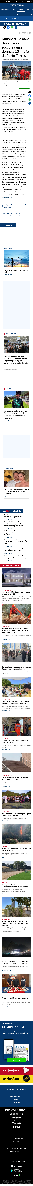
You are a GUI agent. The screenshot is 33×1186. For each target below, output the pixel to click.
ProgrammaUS (5, 9)
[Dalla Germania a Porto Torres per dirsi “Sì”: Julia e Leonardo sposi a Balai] (16, 687)
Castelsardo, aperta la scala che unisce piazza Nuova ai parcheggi (15, 557)
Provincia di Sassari (17, 205)
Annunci (16, 1099)
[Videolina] (16, 1071)
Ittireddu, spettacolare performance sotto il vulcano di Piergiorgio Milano (15, 962)
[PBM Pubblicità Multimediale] (16, 1127)
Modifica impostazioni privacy (16, 1148)
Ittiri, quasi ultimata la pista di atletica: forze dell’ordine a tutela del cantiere (15, 886)
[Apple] (16, 1166)
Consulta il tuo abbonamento (16, 1089)
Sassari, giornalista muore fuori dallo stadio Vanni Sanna (15, 550)
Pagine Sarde (16, 1102)
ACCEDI (29, 1)
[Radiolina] (16, 1079)
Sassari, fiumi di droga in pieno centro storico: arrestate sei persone (15, 999)
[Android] (16, 1171)
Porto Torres (8, 207)
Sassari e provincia (15, 24)
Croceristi (9, 213)
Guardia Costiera (24, 216)
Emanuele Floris (8, 553)
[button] (4, 27)
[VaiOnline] (16, 1123)
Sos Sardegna (15, 14)
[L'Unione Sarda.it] (16, 5)
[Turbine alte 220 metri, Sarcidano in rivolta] (16, 258)
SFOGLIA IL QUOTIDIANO (9, 18)
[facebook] (6, 1)
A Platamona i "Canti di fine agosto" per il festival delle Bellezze (16, 815)
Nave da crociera (11, 216)
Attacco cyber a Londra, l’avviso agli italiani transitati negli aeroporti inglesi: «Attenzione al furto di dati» (16, 359)
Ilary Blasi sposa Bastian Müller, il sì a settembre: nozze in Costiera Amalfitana (16, 491)
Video (13, 9)
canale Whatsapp (24, 88)
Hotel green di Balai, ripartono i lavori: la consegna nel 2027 (15, 516)
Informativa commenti (16, 1151)
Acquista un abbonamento (16, 1093)
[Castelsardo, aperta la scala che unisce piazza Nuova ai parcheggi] (16, 762)
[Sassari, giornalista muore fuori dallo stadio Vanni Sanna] (16, 726)
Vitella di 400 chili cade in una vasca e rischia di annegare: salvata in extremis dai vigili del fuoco (16, 524)
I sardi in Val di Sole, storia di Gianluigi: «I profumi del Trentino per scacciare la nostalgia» (16, 414)
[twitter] (3, 1)
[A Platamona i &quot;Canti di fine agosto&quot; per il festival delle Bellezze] (16, 799)
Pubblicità (16, 1141)
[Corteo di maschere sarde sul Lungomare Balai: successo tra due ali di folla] (16, 652)
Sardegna (20, 9)
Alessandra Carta (8, 274)
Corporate (16, 1155)
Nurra (26, 205)
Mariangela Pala (7, 197)
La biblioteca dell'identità (16, 1096)
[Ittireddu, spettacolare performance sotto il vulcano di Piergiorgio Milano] (16, 947)
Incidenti (24, 14)
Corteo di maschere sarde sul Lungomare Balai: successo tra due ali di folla (16, 533)
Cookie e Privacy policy (17, 1135)
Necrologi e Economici (16, 1138)
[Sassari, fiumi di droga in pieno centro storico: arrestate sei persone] (16, 983)
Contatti (16, 1145)
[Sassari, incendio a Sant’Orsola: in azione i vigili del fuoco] (16, 834)
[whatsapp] (8, 1)
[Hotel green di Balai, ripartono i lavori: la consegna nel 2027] (16, 577)
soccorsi (17, 213)
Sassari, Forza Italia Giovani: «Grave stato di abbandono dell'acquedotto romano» (15, 923)
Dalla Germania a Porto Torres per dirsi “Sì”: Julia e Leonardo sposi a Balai (16, 542)
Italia (27, 9)
